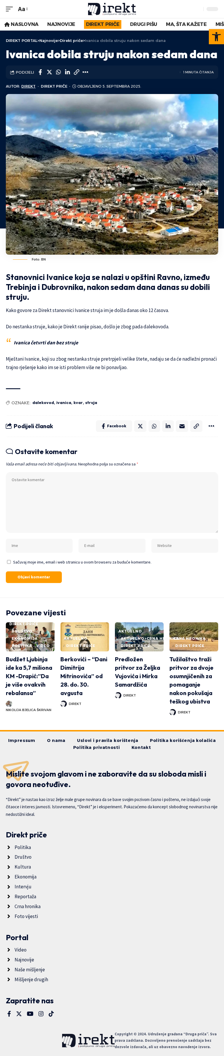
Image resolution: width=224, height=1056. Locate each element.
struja (91, 402)
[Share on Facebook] (40, 72)
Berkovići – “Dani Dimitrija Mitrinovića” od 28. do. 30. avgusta (83, 676)
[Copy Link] (76, 72)
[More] (85, 72)
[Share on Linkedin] (67, 72)
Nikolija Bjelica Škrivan (28, 710)
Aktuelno (76, 638)
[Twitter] (19, 1014)
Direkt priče (54, 86)
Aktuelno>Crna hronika (150, 638)
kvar (78, 402)
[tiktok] (51, 1014)
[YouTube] (30, 1014)
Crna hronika (189, 638)
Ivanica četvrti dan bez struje (46, 342)
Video (43, 646)
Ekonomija (25, 638)
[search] (197, 9)
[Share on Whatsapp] (58, 72)
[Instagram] (41, 1014)
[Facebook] (9, 1014)
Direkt (28, 86)
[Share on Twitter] (49, 72)
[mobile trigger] (11, 8)
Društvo (22, 631)
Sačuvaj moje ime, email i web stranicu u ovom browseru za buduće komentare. (82, 562)
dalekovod (43, 402)
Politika (22, 646)
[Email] (182, 426)
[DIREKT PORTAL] (112, 9)
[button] (216, 36)
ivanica (63, 402)
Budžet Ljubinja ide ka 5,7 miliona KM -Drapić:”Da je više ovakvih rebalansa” (29, 676)
